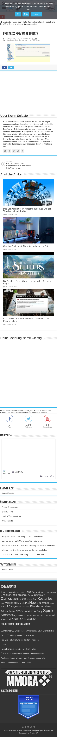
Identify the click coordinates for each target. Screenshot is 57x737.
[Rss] (23, 727)
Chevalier (6, 554)
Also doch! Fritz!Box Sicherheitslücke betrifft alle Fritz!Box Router (18, 164)
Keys (35, 599)
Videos (33, 615)
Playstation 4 (38, 606)
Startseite (6, 22)
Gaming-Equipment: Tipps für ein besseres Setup (26, 246)
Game (30, 595)
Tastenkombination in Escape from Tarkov (18, 649)
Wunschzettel (7, 521)
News (33, 603)
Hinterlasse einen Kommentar (16, 40)
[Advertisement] (28, 92)
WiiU (38, 615)
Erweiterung (8, 594)
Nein (26, 14)
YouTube (31, 619)
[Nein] (53, 9)
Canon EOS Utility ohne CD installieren (26, 536)
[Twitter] (28, 727)
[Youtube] (31, 727)
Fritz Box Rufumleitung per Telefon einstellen (36, 545)
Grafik (15, 599)
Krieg (2, 603)
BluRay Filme (7, 512)
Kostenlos (45, 598)
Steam (6, 615)
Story (14, 615)
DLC (28, 592)
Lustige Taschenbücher (11, 516)
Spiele (49, 610)
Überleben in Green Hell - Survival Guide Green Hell (22, 653)
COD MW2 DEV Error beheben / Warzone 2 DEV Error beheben (27, 631)
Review (12, 611)
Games (6, 598)
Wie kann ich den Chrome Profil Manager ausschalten (23, 658)
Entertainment (51, 592)
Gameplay (39, 595)
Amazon (4, 592)
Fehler (20, 594)
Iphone (29, 599)
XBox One (19, 619)
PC (9, 606)
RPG (18, 611)
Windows (44, 615)
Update (27, 615)
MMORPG (23, 603)
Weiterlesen (36, 14)
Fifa (25, 595)
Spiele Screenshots (10, 507)
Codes (16, 592)
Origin (52, 603)
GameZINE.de (8, 493)
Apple (11, 592)
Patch (3, 606)
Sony (39, 611)
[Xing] (34, 727)
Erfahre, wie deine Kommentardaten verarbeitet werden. (23, 413)
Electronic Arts (38, 592)
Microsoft (11, 602)
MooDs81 (19, 472)
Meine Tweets (7, 569)
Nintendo (44, 602)
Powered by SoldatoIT (28, 733)
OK (18, 14)
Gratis (23, 599)
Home (3, 644)
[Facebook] (25, 727)
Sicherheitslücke (28, 611)
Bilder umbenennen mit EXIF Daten (16, 662)
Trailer (20, 615)
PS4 (49, 606)
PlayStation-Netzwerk (20, 607)
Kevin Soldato (10, 38)
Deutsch (23, 592)
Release (4, 611)
